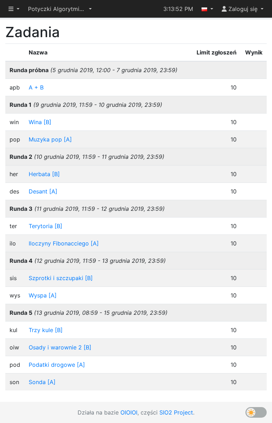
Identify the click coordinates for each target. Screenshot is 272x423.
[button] (60, 9)
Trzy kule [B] (46, 330)
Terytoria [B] (45, 226)
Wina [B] (40, 122)
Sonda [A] (42, 382)
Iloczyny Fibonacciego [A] (64, 243)
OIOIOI (128, 412)
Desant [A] (43, 191)
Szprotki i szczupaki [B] (61, 278)
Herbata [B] (44, 174)
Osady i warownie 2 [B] (60, 347)
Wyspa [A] (43, 295)
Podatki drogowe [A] (57, 364)
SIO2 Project (176, 412)
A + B (36, 87)
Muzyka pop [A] (50, 139)
